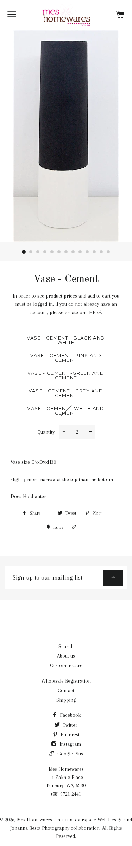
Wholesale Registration (66, 681)
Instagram (69, 744)
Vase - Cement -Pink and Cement (66, 358)
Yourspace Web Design (98, 819)
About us (66, 656)
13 (108, 252)
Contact (66, 690)
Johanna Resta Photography (39, 828)
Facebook (69, 715)
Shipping (66, 700)
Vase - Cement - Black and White (66, 340)
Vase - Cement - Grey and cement (66, 393)
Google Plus (69, 753)
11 (94, 252)
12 (101, 252)
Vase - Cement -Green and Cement (65, 375)
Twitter (69, 725)
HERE (95, 312)
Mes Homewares (34, 819)
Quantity (46, 432)
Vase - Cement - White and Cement (66, 411)
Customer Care (66, 665)
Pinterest (69, 734)
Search (66, 646)
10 (87, 252)
